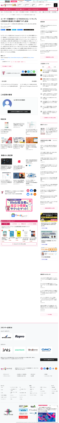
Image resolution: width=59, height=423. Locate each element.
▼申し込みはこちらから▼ (43, 412)
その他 (21, 399)
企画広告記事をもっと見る (50, 208)
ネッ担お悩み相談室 (18, 193)
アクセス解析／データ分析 (23, 12)
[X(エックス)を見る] (47, 369)
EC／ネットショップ (14, 397)
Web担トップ (2, 14)
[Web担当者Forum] (6, 369)
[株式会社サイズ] (33, 350)
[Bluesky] (50, 369)
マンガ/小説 (42, 391)
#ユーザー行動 (13, 61)
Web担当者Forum (6, 5)
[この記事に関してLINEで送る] (34, 72)
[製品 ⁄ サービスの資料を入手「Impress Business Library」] (23, 414)
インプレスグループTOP (48, 375)
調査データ (32, 389)
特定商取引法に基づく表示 (21, 375)
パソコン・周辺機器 (32, 223)
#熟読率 (18, 61)
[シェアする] (23, 72)
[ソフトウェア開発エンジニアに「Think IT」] (33, 406)
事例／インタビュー (44, 387)
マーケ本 (5, 223)
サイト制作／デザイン (33, 12)
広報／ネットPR (3, 397)
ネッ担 (13, 193)
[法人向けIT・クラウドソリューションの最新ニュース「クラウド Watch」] (23, 410)
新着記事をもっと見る (50, 57)
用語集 (53, 393)
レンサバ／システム (23, 395)
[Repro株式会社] (19, 336)
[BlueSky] (28, 194)
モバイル (21, 397)
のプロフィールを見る (19, 111)
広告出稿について (48, 5)
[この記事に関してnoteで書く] (31, 71)
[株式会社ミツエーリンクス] (6, 336)
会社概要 (32, 375)
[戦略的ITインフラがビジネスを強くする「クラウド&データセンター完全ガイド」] (23, 406)
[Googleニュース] (31, 194)
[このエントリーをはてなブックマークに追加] (28, 72)
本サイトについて (6, 374)
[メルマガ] (28, 190)
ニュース (7, 14)
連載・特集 (33, 5)
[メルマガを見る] (42, 369)
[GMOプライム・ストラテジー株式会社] (46, 350)
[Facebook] (31, 190)
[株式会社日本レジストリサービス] (6, 350)
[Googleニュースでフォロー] (53, 369)
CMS (40, 12)
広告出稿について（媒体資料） (22, 374)
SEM (11, 399)
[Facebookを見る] (45, 369)
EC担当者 (20, 1)
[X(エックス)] (35, 190)
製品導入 (28, 1)
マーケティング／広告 (8, 12)
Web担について (41, 5)
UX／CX (12, 395)
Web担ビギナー (19, 5)
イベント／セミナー (44, 393)
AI (13, 12)
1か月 (55, 66)
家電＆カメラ (23, 223)
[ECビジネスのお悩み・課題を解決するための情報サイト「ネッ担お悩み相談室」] (23, 417)
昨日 (43, 66)
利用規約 (46, 374)
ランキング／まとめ (33, 395)
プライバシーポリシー (7, 375)
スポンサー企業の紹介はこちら (49, 359)
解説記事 (53, 387)
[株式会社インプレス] (8, 412)
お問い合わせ (33, 374)
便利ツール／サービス (33, 393)
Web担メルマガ (27, 5)
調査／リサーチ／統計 (46, 12)
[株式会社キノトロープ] (19, 350)
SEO (2, 12)
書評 (41, 389)
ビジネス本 (15, 223)
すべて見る (50, 314)
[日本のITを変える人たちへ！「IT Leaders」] (33, 410)
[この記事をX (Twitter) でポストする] (26, 72)
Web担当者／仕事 (23, 392)
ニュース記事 (54, 389)
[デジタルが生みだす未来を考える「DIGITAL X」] (33, 414)
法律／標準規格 (3, 395)
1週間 (49, 66)
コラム (31, 391)
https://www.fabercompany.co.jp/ (15, 57)
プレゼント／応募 (54, 391)
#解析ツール (23, 61)
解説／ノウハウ (32, 387)
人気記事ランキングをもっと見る (50, 117)
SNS (17, 12)
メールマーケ (3, 399)
